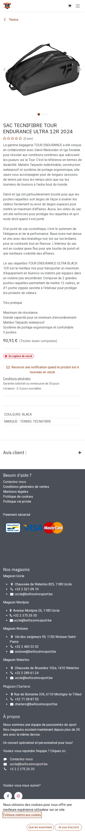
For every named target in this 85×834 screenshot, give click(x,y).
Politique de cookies (18, 497)
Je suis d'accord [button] (68, 827)
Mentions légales (15, 492)
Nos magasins (16, 569)
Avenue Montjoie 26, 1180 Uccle (36, 610)
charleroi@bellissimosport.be (36, 704)
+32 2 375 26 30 (25, 615)
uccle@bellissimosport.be (34, 594)
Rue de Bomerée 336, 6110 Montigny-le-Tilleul (47, 694)
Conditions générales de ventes (26, 487)
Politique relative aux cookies (22, 814)
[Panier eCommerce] (69, 6)
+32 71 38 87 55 (27, 699)
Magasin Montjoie (16, 602)
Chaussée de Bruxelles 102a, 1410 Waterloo (47, 668)
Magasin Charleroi (16, 686)
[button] (4, 69)
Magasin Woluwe (15, 629)
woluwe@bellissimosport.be (35, 652)
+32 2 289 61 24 (27, 673)
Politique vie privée (17, 501)
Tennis (13, 20)
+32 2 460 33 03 (27, 647)
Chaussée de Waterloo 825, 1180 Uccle (43, 584)
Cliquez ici (57, 751)
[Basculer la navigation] (78, 6)
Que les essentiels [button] (40, 827)
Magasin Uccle (13, 576)
